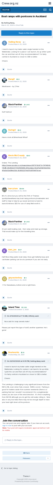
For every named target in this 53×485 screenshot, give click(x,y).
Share (27, 453)
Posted (17, 44)
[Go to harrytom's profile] (4, 189)
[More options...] (48, 42)
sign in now (6, 425)
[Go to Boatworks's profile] (4, 353)
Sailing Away (9, 23)
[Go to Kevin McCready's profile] (4, 156)
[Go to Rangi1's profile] (4, 80)
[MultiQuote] (3, 69)
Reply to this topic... (14, 440)
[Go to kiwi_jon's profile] (4, 250)
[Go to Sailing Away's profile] (4, 43)
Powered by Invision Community (26, 481)
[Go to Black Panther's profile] (4, 105)
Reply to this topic (26, 33)
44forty (31, 316)
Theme (26, 476)
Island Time (14, 307)
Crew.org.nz (10, 3)
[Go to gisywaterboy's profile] (4, 278)
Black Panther (15, 104)
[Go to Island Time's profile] (4, 308)
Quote (9, 69)
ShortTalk (19, 25)
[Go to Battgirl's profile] (4, 131)
